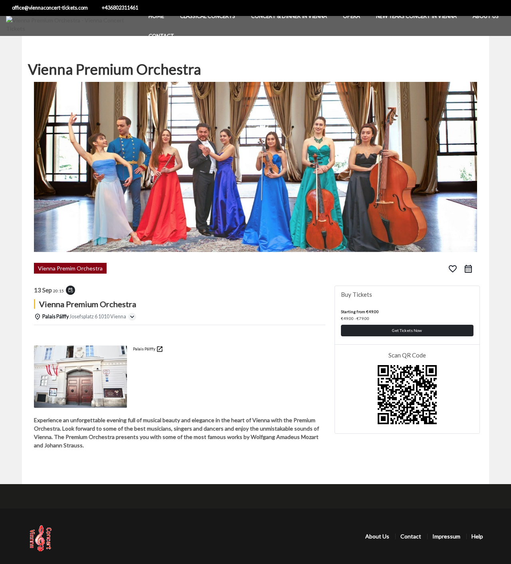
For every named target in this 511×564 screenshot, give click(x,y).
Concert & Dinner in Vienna (289, 16)
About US (486, 16)
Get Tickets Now (407, 330)
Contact (161, 36)
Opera (351, 16)
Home (156, 16)
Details (46, 335)
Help (477, 536)
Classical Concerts (207, 16)
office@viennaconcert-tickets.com (50, 8)
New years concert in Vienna (416, 16)
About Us (377, 536)
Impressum (446, 536)
